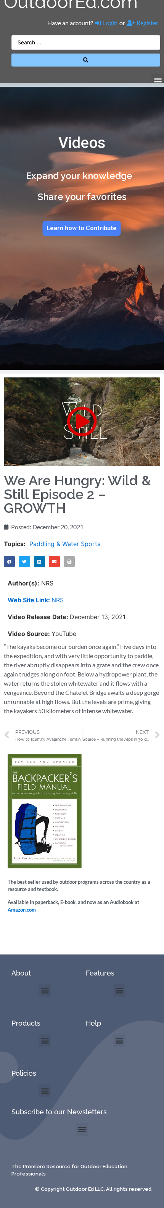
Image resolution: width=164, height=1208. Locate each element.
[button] (157, 80)
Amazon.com (22, 910)
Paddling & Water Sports (64, 544)
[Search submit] (85, 60)
